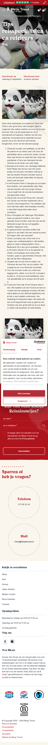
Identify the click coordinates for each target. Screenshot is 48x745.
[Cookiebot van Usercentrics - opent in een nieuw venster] (34, 342)
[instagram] (12, 641)
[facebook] (5, 641)
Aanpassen (23, 401)
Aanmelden (24, 451)
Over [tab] (39, 349)
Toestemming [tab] (9, 349)
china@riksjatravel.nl (24, 542)
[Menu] (3, 10)
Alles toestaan (24, 393)
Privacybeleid (28, 439)
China (4, 16)
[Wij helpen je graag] (44, 2)
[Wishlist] (38, 10)
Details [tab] (24, 349)
